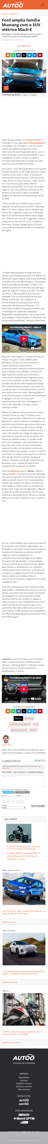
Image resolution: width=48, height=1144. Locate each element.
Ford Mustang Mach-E (20, 724)
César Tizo (26, 46)
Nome (4, 795)
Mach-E (33, 730)
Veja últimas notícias (10, 982)
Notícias (13, 14)
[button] (8, 55)
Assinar (4, 805)
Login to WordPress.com (22, 792)
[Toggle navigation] (42, 4)
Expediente (24, 1077)
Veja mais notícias (9, 922)
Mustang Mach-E (19, 730)
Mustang (29, 718)
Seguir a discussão (44, 760)
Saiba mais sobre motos (11, 1042)
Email (18, 795)
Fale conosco (24, 1089)
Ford (36, 724)
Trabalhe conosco (24, 1083)
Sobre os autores (24, 1086)
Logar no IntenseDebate (8, 792)
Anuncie (24, 1080)
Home (5, 14)
